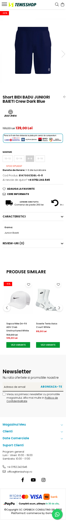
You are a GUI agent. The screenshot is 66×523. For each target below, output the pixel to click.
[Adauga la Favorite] (28, 284)
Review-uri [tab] (13, 243)
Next (63, 54)
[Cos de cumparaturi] (62, 5)
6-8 (30, 158)
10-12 (8, 158)
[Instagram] (43, 480)
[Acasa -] (22, 4)
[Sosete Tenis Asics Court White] (47, 299)
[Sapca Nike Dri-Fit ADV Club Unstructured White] (18, 299)
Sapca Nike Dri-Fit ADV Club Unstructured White (17, 327)
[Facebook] (23, 480)
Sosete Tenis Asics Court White (46, 325)
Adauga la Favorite (21, 189)
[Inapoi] (63, 96)
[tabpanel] (33, 50)
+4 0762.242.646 (17, 467)
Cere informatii (18, 194)
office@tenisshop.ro (19, 471)
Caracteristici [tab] (14, 216)
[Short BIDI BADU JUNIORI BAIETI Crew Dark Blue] (33, 50)
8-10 (40, 158)
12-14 (19, 158)
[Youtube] (33, 480)
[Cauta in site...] (57, 5)
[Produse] (5, 5)
